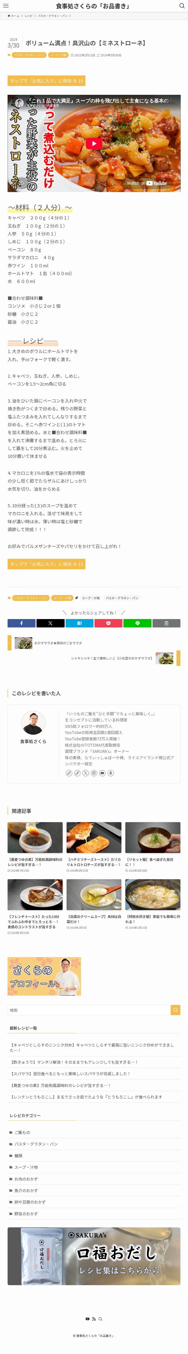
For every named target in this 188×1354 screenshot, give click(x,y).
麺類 (18, 1156)
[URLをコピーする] (166, 623)
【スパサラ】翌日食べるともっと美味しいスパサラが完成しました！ (70, 1073)
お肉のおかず (26, 1179)
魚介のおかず (26, 1190)
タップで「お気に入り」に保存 (46, 80)
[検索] (100, 1319)
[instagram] (94, 773)
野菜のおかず (26, 1214)
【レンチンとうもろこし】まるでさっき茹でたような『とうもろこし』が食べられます (86, 1097)
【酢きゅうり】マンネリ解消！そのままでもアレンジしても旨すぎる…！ (74, 1062)
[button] (21, 623)
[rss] (94, 1319)
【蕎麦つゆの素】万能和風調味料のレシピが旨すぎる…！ (60, 1085)
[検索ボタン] (182, 6)
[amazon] (110, 773)
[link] (69, 773)
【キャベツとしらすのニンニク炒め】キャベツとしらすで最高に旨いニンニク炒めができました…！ (92, 1047)
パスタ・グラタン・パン (29, 55)
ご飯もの (22, 1132)
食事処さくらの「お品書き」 (94, 6)
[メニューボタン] (6, 6)
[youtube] (102, 773)
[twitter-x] (85, 773)
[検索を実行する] (175, 1010)
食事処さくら (33, 741)
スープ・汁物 (58, 55)
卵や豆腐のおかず (30, 1202)
